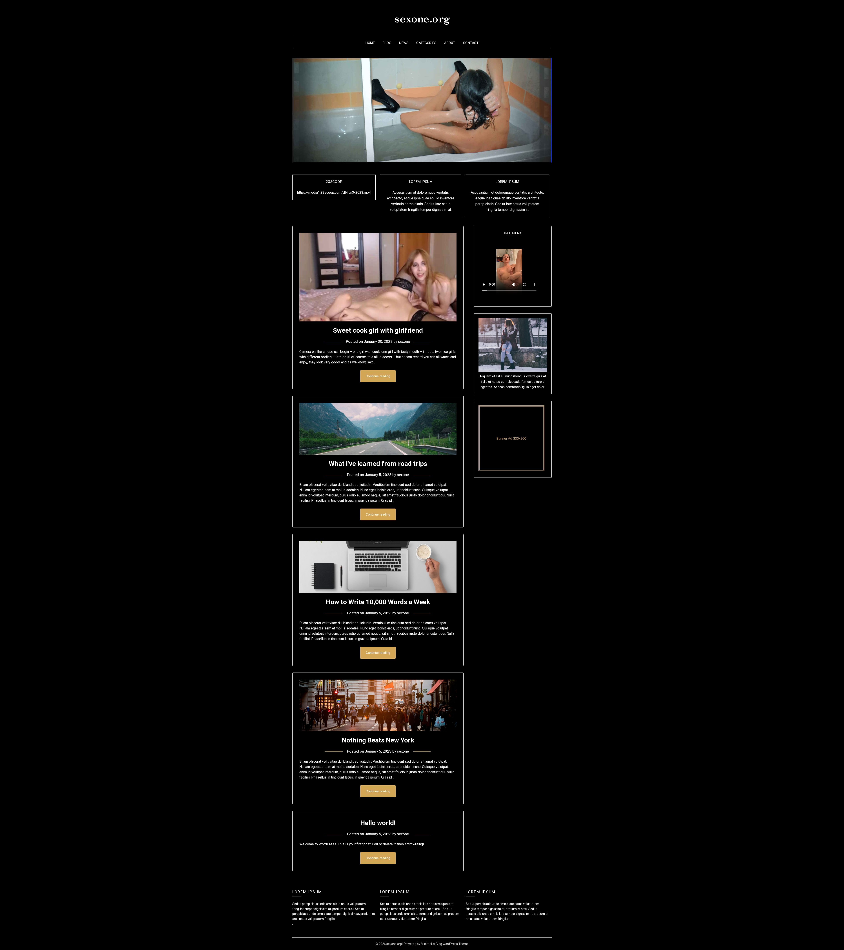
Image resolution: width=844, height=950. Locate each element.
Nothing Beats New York (378, 740)
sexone (404, 341)
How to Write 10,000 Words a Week (378, 602)
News (403, 43)
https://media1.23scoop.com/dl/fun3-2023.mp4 (334, 192)
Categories (426, 43)
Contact (471, 43)
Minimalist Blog (431, 944)
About (449, 43)
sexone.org (422, 18)
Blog (387, 43)
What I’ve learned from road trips (378, 463)
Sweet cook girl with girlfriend (378, 330)
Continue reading (378, 376)
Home (370, 43)
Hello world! (378, 823)
